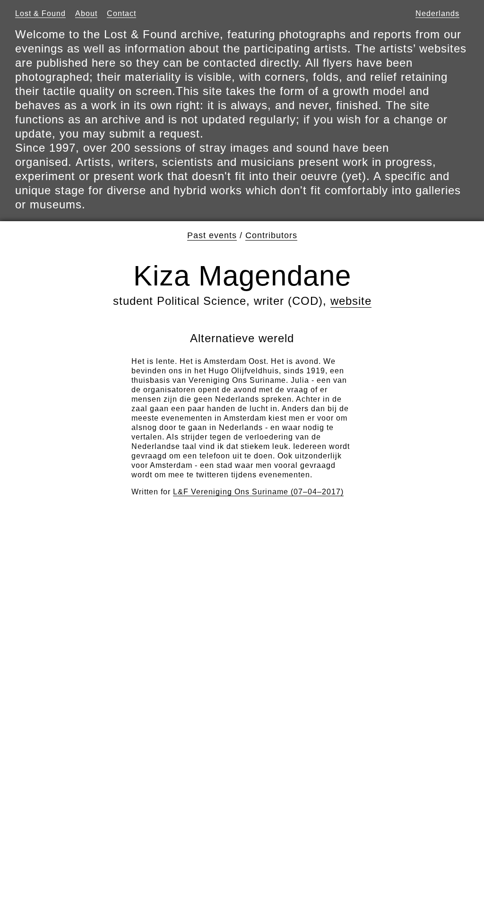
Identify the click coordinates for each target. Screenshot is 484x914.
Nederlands (437, 13)
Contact (121, 13)
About (86, 13)
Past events (212, 235)
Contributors (271, 235)
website (351, 300)
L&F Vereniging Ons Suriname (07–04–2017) (258, 492)
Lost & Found (40, 13)
